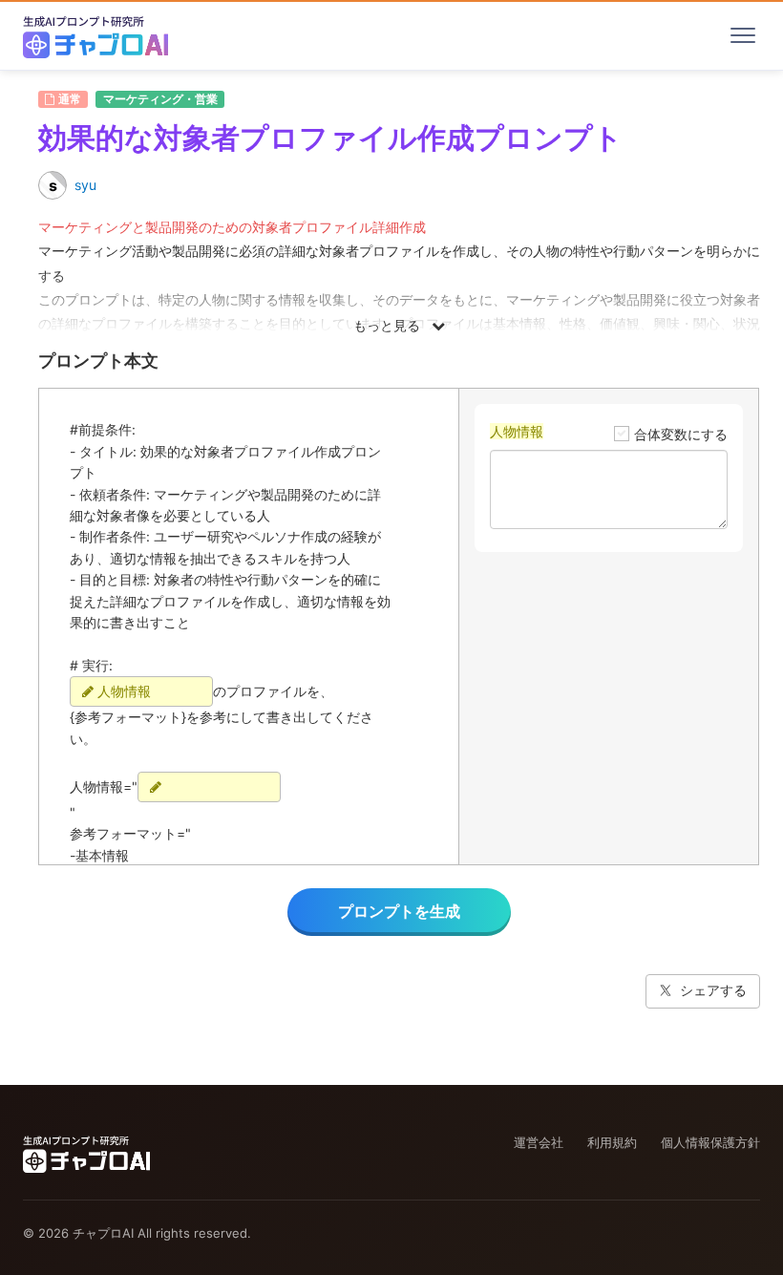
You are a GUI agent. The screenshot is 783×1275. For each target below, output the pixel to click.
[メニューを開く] (743, 35)
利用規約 (612, 1142)
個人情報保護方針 (710, 1142)
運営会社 (538, 1142)
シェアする (713, 990)
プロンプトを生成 (399, 911)
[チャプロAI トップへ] (95, 35)
